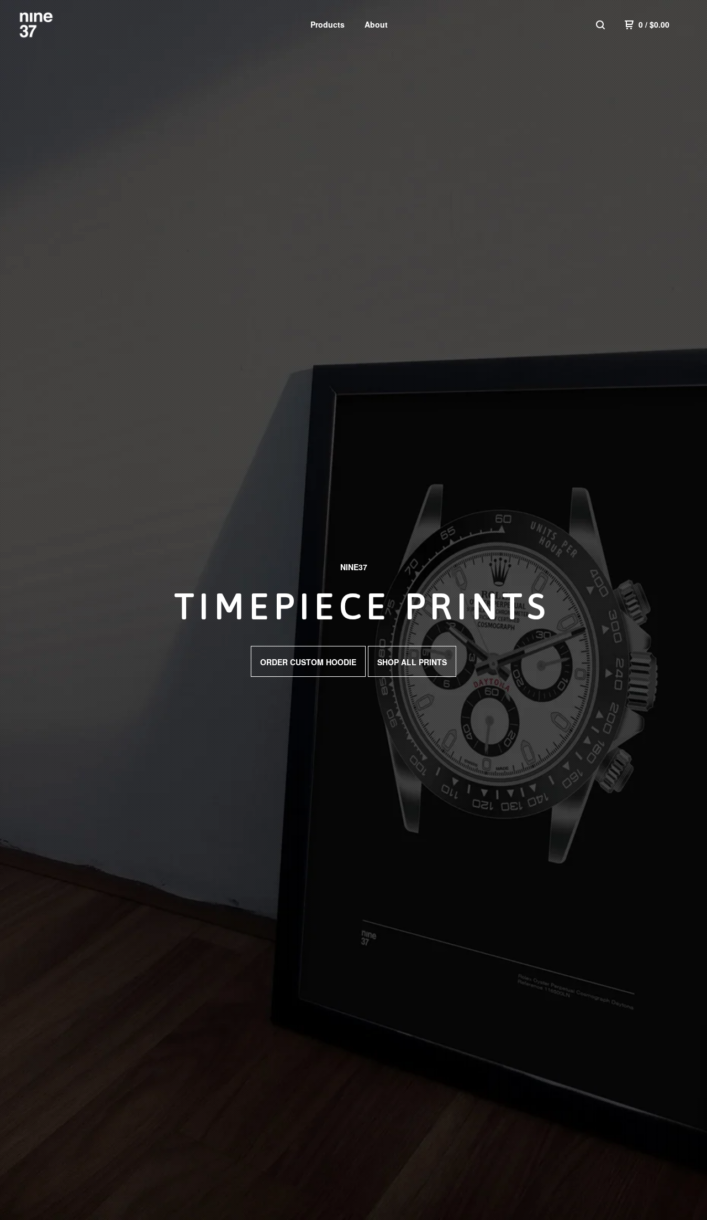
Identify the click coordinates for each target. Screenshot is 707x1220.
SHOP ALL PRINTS (412, 661)
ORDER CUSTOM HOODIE (308, 661)
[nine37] (75, 24)
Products (327, 24)
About (376, 24)
